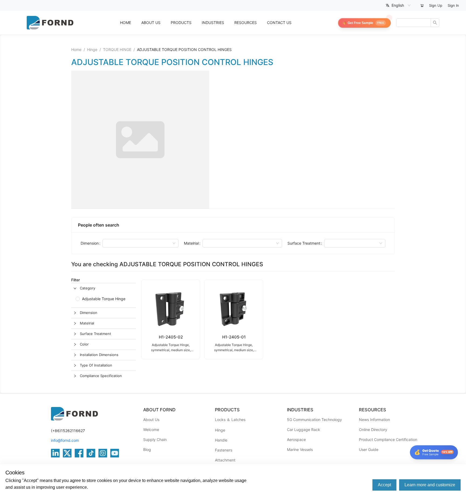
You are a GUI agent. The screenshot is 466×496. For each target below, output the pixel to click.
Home (76, 49)
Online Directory (373, 429)
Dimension (90, 243)
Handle (221, 440)
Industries (213, 22)
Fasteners (223, 450)
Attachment (225, 460)
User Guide (368, 449)
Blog (147, 449)
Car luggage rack (303, 429)
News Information (374, 419)
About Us (151, 419)
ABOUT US (150, 22)
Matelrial (191, 243)
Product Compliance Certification (388, 439)
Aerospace (296, 439)
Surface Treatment (303, 243)
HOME (125, 22)
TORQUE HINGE (117, 49)
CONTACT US (279, 22)
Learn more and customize (430, 485)
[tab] (103, 288)
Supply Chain (155, 439)
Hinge (92, 49)
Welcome (151, 429)
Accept (384, 485)
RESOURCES (245, 22)
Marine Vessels (300, 449)
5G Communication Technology (314, 419)
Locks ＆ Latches (230, 419)
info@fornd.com (65, 440)
